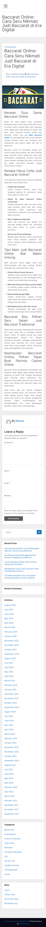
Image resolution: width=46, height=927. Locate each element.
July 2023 (8, 769)
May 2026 (8, 618)
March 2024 (9, 734)
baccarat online (18, 77)
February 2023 (10, 787)
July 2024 (8, 716)
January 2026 (10, 636)
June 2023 (9, 774)
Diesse (21, 74)
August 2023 (10, 765)
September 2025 (11, 654)
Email (7, 483)
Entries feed (9, 894)
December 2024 (11, 694)
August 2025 (10, 658)
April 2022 (8, 792)
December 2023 (11, 747)
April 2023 (8, 783)
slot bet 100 (9, 861)
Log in (7, 890)
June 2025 (9, 667)
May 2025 (8, 672)
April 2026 (8, 623)
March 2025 (9, 681)
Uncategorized (10, 47)
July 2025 (8, 663)
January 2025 (10, 689)
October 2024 (10, 703)
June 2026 (9, 614)
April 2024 (8, 729)
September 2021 (11, 814)
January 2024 (10, 743)
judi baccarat (30, 77)
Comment (9, 442)
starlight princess (11, 865)
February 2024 (10, 738)
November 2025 (11, 645)
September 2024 (11, 707)
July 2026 (8, 610)
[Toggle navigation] (5, 6)
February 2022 (10, 801)
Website (7, 495)
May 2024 (8, 725)
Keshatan (8, 848)
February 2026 (10, 632)
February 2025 (10, 685)
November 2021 (11, 809)
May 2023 (8, 778)
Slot (6, 856)
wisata (7, 874)
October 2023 (10, 756)
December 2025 (11, 641)
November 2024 (11, 698)
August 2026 (10, 605)
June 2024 (9, 721)
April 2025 (8, 676)
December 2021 (11, 805)
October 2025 (10, 649)
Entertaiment (10, 834)
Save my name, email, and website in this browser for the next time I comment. (21, 512)
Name (7, 471)
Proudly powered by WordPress (16, 921)
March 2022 (9, 796)
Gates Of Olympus (12, 839)
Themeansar (24, 924)
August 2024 (10, 712)
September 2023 (11, 761)
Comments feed (11, 899)
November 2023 (11, 752)
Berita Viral (9, 830)
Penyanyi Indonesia (13, 852)
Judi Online (9, 843)
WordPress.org (10, 903)
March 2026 (9, 627)
